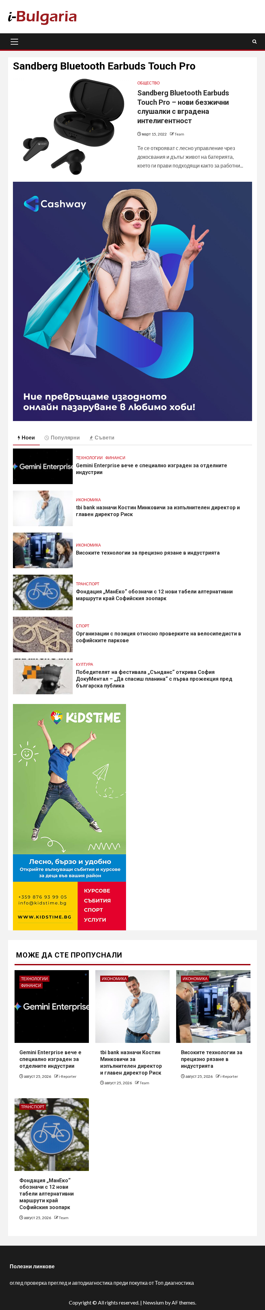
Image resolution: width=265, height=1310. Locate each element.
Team (179, 134)
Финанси (115, 457)
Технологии (89, 457)
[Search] (254, 41)
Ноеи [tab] (28, 437)
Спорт (82, 625)
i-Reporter (68, 1076)
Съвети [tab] (104, 437)
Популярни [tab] (65, 437)
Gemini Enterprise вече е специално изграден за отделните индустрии (50, 1059)
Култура (84, 664)
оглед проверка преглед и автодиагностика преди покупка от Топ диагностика (102, 1283)
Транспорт (87, 583)
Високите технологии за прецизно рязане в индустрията (148, 553)
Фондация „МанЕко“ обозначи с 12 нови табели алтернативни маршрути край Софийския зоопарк (46, 1193)
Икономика (88, 499)
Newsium (153, 1302)
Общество (148, 83)
